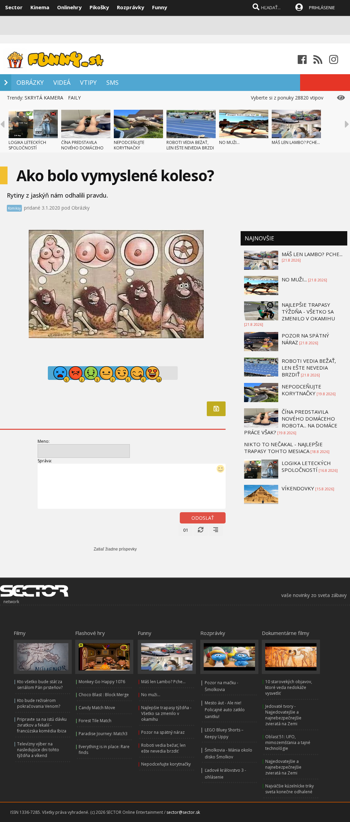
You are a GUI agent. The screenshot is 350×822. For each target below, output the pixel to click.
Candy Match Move (97, 708)
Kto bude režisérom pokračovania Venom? (38, 703)
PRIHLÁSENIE (322, 7)
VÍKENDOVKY (298, 488)
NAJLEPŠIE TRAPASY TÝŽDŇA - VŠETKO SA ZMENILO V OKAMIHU (308, 311)
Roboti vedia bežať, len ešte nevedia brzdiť (163, 748)
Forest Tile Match (95, 721)
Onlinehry (69, 7)
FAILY (74, 97)
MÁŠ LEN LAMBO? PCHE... (296, 142)
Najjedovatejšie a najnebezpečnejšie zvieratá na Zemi (283, 767)
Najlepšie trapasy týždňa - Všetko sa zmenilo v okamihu (166, 713)
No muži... (150, 695)
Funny (159, 7)
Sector (14, 7)
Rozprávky (130, 7)
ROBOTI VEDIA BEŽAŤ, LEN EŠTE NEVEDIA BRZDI (190, 145)
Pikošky (99, 7)
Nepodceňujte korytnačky (166, 764)
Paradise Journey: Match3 (103, 734)
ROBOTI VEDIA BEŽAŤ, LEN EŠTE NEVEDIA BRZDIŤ (309, 367)
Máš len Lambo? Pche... (163, 682)
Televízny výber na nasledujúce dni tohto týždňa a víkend (38, 749)
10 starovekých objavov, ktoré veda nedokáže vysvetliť (288, 687)
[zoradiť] (215, 530)
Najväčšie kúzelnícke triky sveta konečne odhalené (289, 789)
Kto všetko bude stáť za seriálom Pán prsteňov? (40, 684)
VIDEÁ (61, 82)
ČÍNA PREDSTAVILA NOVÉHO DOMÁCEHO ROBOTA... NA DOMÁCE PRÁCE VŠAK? (290, 422)
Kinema (39, 7)
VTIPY (88, 82)
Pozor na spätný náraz (163, 732)
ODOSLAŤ (202, 518)
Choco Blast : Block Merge (104, 695)
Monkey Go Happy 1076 (102, 682)
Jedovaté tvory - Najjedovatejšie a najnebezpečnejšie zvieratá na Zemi (283, 715)
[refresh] (200, 530)
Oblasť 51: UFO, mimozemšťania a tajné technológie (287, 742)
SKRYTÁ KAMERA (44, 97)
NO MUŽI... (229, 142)
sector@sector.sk (183, 812)
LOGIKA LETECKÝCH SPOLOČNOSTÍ (27, 145)
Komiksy (14, 208)
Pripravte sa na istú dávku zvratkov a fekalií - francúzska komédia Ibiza (42, 725)
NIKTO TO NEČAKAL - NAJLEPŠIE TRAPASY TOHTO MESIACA (283, 447)
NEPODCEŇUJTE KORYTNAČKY (129, 145)
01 (185, 530)
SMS (112, 82)
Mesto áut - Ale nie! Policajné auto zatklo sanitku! (225, 709)
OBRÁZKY (30, 82)
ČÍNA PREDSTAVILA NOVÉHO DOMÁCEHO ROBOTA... (82, 148)
